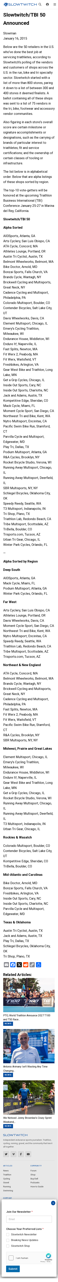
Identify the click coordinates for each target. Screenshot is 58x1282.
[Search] (40, 4)
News (6, 1170)
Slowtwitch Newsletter (24, 1234)
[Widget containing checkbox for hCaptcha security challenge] (29, 1258)
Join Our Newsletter (19, 1211)
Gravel (6, 1182)
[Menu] (55, 4)
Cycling (6, 1178)
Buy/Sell (34, 1178)
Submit (13, 1268)
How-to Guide (37, 1186)
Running (7, 1186)
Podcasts (35, 1182)
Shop (33, 1174)
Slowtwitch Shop (20, 1245)
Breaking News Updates (24, 1240)
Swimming (8, 1190)
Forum (33, 1170)
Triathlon (7, 1174)
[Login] (47, 4)
